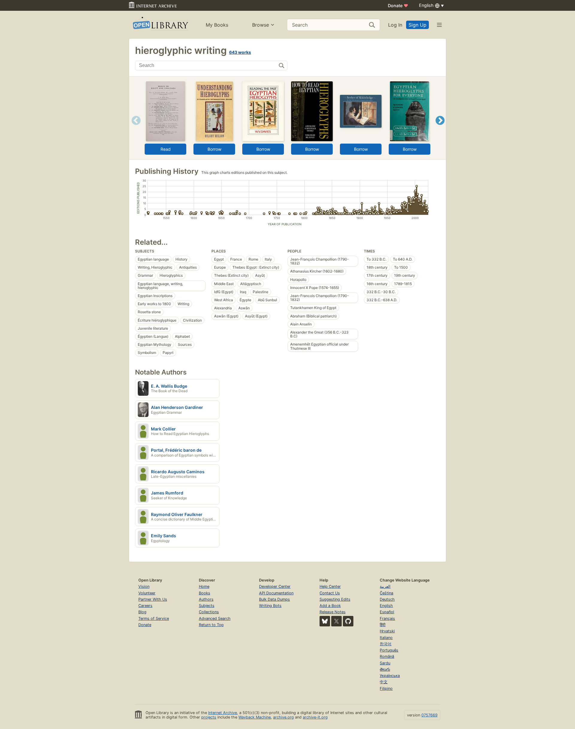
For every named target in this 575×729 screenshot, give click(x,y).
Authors (206, 599)
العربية (385, 586)
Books (204, 593)
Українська (390, 675)
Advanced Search (215, 618)
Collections (209, 612)
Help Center (330, 586)
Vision (143, 586)
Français (387, 618)
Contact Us (330, 593)
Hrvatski (387, 631)
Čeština (386, 593)
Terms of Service (153, 618)
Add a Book (330, 605)
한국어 (385, 644)
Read (166, 149)
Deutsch (387, 599)
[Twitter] (336, 621)
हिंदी (382, 625)
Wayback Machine (254, 717)
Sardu (385, 663)
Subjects (206, 605)
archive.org (283, 717)
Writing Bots (270, 605)
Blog (142, 612)
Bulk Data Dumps (274, 599)
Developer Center (274, 586)
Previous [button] (134, 128)
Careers (145, 605)
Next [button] (440, 128)
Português (389, 650)
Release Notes (333, 612)
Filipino (386, 688)
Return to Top (211, 625)
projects (208, 717)
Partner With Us (152, 599)
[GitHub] (348, 621)
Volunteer (146, 593)
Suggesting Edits (335, 599)
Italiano (386, 637)
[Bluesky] (325, 621)
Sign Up (417, 25)
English (386, 605)
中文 (384, 682)
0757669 (429, 715)
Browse (260, 25)
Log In (395, 25)
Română (387, 656)
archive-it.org (315, 717)
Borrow (214, 149)
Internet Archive (222, 712)
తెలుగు (385, 669)
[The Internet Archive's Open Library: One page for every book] (160, 24)
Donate (398, 5)
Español (387, 612)
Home (204, 586)
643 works (240, 52)
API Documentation (276, 593)
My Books (217, 25)
